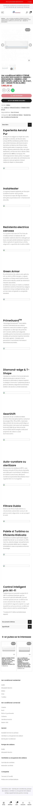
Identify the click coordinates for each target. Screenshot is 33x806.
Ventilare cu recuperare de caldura (12, 736)
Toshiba (3, 697)
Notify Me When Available (16, 100)
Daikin (3, 685)
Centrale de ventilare (7, 762)
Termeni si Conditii (7, 776)
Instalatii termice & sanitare (9, 733)
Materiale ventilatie (7, 765)
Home (3, 18)
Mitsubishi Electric (6, 688)
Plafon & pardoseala (7, 713)
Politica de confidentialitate (9, 779)
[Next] (30, 45)
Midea (8, 105)
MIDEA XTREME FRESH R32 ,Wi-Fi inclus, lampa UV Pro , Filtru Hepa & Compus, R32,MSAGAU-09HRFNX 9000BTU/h (8, 661)
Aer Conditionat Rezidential (9, 117)
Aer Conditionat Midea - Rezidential (19, 115)
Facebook (19, 7)
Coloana (4, 716)
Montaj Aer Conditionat (8, 739)
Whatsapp (26, 7)
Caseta (3, 707)
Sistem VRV (4, 722)
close (30, 1)
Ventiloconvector (6, 719)
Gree (2, 694)
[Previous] (2, 45)
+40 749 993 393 (9, 7)
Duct (2, 710)
